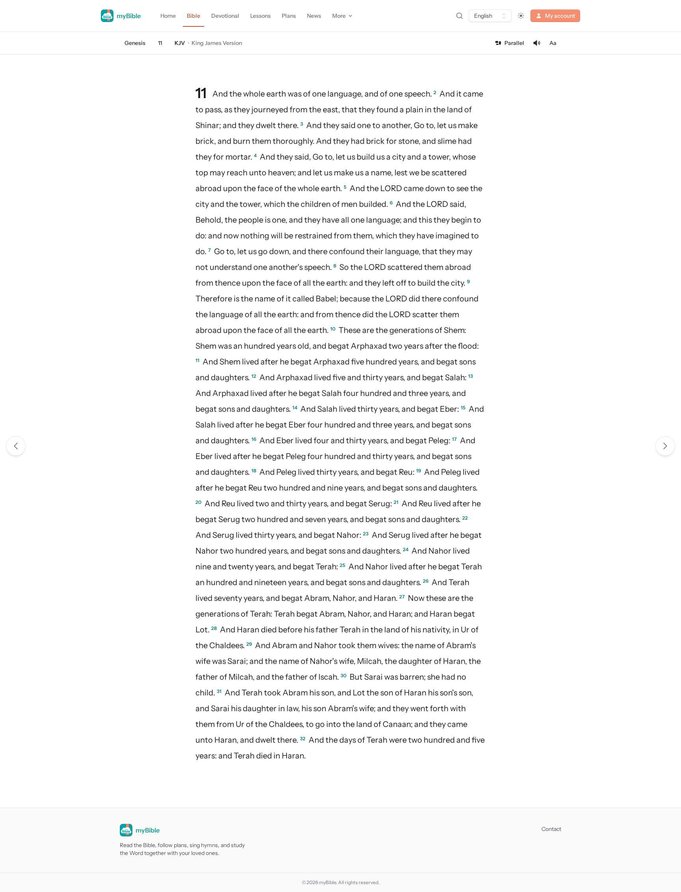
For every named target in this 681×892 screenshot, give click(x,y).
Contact (551, 829)
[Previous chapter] (15, 446)
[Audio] (536, 43)
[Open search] (459, 15)
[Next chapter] (665, 446)
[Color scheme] (521, 15)
